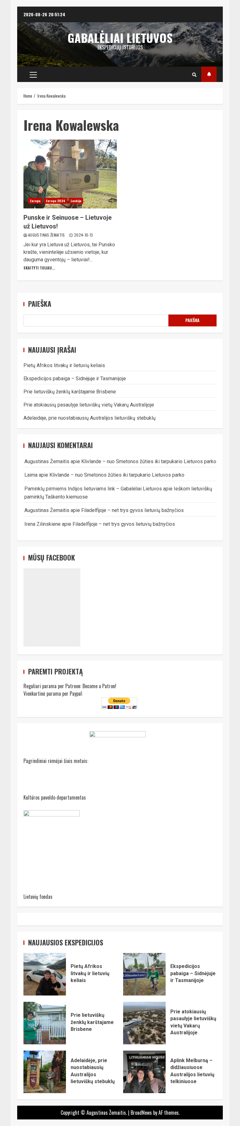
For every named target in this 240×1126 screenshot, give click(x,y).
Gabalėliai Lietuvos (120, 37)
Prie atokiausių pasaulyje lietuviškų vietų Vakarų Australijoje (88, 405)
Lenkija (76, 200)
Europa (35, 200)
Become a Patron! (99, 686)
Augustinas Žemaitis (47, 235)
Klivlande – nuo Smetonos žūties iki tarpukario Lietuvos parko (148, 461)
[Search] (194, 74)
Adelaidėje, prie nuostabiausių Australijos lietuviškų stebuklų (89, 418)
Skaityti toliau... (39, 267)
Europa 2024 (55, 200)
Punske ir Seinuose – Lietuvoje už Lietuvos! (70, 174)
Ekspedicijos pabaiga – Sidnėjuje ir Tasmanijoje (74, 378)
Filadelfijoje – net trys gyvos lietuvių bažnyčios (132, 510)
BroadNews (141, 1112)
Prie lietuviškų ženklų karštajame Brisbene (69, 392)
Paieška (39, 303)
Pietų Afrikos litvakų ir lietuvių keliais (64, 365)
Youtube (209, 74)
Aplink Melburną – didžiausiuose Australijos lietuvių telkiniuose (144, 1072)
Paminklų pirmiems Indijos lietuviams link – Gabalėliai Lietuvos (93, 489)
